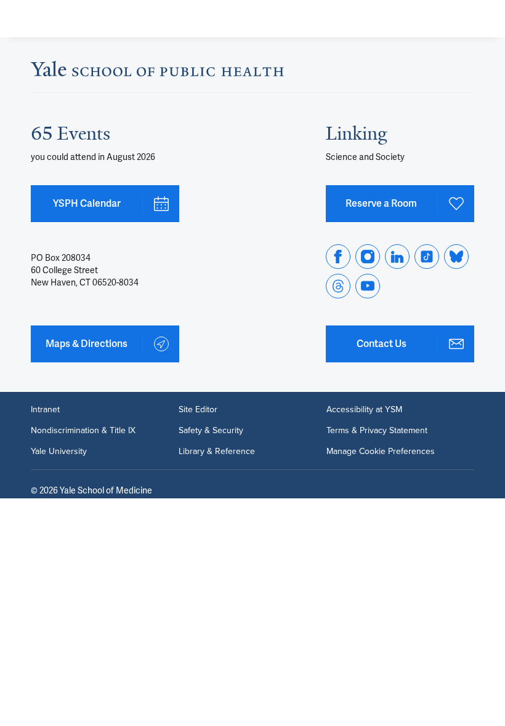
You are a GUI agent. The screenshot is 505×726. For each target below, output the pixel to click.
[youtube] (367, 286)
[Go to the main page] (100, 18)
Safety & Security (211, 430)
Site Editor (198, 409)
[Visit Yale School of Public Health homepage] (157, 72)
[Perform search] (448, 18)
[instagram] (367, 256)
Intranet (45, 409)
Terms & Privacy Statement (376, 430)
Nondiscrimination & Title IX (83, 430)
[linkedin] (397, 256)
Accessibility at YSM (364, 409)
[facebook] (338, 256)
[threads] (338, 286)
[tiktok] (426, 256)
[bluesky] (456, 256)
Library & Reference (217, 451)
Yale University (59, 451)
